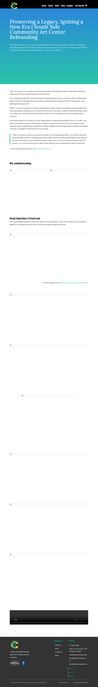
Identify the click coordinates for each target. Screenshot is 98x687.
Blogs (57, 655)
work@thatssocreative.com (78, 664)
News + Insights (67, 5)
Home (44, 5)
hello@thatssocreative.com (78, 655)
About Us (58, 645)
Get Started (79, 5)
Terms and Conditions (81, 682)
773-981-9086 (74, 645)
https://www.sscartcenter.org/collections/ (74, 283)
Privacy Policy (63, 682)
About (50, 5)
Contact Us (58, 652)
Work (57, 5)
